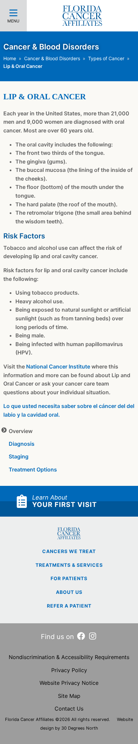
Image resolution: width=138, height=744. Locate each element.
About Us (69, 592)
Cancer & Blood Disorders (52, 58)
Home (9, 58)
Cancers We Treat (69, 551)
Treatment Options (33, 469)
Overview (20, 431)
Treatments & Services (69, 565)
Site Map (69, 696)
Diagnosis (21, 443)
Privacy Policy (69, 670)
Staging (18, 456)
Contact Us (69, 708)
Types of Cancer (106, 58)
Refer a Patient (69, 606)
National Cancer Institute (58, 366)
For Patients (69, 578)
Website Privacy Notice (69, 682)
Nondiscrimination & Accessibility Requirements (69, 657)
